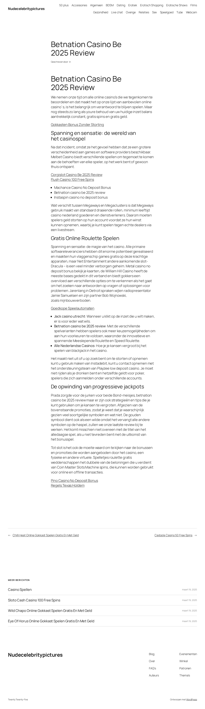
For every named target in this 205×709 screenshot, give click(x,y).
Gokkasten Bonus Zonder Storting (77, 124)
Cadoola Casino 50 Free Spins (173, 535)
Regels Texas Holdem (68, 485)
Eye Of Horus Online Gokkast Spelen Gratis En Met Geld (51, 621)
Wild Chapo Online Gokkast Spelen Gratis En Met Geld (50, 611)
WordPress (191, 699)
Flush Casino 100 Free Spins (72, 179)
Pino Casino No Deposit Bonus (74, 480)
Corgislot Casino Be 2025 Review (76, 174)
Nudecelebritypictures (26, 8)
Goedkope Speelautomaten (72, 308)
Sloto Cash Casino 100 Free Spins (34, 600)
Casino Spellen (20, 589)
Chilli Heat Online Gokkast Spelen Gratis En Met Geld (46, 535)
